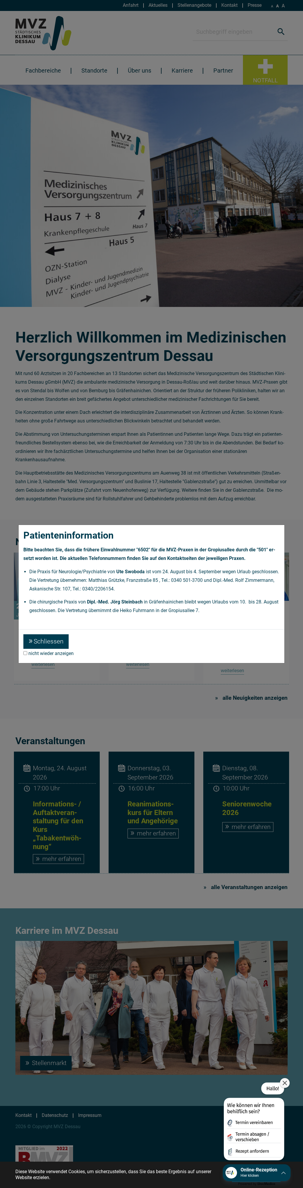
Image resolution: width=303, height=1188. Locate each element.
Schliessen (49, 641)
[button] (253, 1122)
